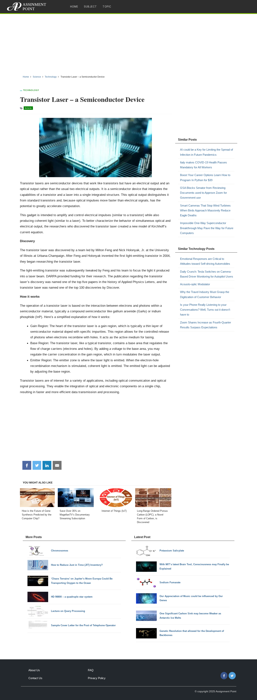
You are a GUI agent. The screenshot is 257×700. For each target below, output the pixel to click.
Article (28, 108)
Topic (107, 6)
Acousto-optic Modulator (195, 284)
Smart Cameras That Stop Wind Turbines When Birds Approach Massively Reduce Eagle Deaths (205, 210)
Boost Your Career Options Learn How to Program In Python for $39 (205, 177)
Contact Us (35, 678)
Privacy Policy (97, 678)
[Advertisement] (128, 43)
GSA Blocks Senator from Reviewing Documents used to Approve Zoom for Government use (203, 192)
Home (74, 6)
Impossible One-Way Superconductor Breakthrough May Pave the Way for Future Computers (206, 228)
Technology (31, 90)
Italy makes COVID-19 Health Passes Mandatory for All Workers (203, 165)
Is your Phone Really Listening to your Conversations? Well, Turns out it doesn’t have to (205, 309)
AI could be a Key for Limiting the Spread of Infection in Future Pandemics (206, 152)
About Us (34, 670)
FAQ (91, 670)
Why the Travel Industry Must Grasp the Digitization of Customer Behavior (204, 294)
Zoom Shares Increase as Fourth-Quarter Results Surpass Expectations (205, 325)
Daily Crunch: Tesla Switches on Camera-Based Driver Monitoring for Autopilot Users (206, 274)
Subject (90, 6)
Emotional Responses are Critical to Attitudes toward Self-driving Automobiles (205, 261)
